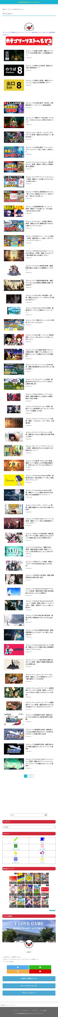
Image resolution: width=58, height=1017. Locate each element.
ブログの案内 (43, 1010)
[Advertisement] (29, 97)
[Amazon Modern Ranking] (52, 910)
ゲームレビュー (26, 1010)
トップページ (16, 1010)
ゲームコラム (35, 1010)
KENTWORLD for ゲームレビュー (29, 2)
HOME (3, 1005)
